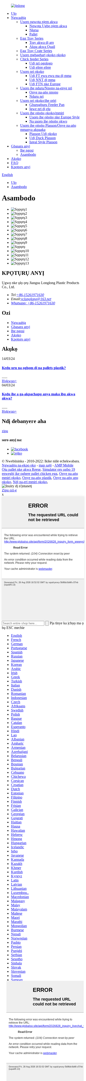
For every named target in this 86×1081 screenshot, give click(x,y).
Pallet (33, 34)
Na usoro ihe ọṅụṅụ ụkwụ (48, 121)
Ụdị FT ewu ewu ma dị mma (50, 76)
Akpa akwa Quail (42, 47)
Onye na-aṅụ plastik (36, 478)
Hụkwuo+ (9, 381)
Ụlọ (14, 13)
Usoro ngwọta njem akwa (39, 22)
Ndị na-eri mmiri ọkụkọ (30, 482)
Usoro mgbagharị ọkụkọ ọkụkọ (43, 55)
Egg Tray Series (31, 38)
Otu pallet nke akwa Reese (21, 469)
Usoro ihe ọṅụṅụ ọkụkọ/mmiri (42, 113)
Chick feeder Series (34, 59)
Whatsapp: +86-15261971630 (33, 303)
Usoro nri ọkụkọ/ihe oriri (38, 101)
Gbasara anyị (20, 146)
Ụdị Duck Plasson (42, 138)
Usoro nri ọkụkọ (32, 71)
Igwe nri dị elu (39, 109)
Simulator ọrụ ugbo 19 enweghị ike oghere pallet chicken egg (38, 471)
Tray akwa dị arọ (41, 42)
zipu (5, 431)
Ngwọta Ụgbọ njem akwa (48, 26)
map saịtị (45, 465)
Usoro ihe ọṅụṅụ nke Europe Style (54, 117)
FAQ (14, 163)
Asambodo (28, 154)
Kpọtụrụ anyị (20, 167)
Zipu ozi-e (9, 490)
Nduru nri (36, 96)
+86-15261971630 (30, 295)
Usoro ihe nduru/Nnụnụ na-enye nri (46, 88)
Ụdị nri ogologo (41, 63)
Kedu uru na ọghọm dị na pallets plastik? (34, 368)
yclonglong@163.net (36, 299)
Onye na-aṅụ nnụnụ (43, 92)
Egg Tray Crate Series (36, 51)
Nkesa (34, 30)
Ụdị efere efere (40, 67)
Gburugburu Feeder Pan (46, 105)
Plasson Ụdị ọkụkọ (43, 134)
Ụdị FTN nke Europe (45, 84)
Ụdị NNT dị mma (42, 80)
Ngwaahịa (18, 18)
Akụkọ (16, 159)
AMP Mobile (63, 465)
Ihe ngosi (26, 150)
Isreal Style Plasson (43, 142)
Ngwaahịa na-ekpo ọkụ (19, 465)
